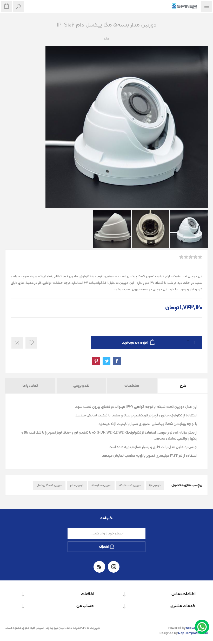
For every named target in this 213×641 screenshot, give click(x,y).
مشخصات (131, 386)
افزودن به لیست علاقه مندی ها (31, 343)
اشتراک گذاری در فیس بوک (117, 361)
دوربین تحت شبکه (130, 485)
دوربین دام (76, 485)
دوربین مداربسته (101, 485)
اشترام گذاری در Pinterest (96, 361)
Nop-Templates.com (193, 633)
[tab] (182, 386)
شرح (183, 386)
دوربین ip (155, 485)
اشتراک (104, 547)
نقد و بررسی (81, 386)
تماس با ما (30, 386)
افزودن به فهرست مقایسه (17, 343)
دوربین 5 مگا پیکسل (49, 485)
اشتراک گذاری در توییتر (106, 361)
